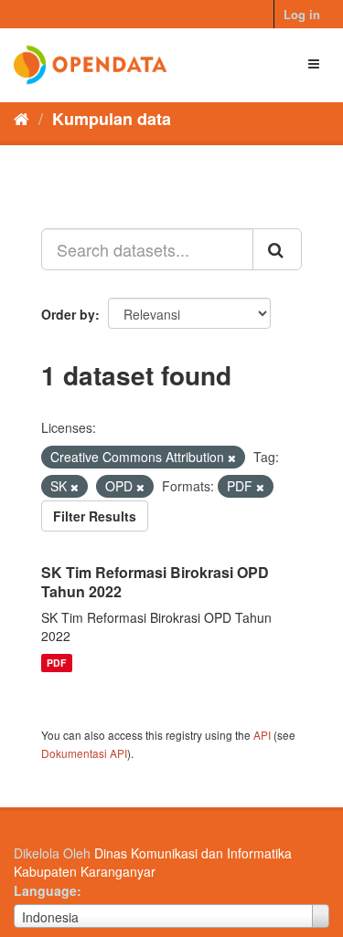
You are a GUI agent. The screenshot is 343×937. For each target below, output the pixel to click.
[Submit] (277, 249)
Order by (68, 314)
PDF (56, 662)
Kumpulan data (111, 119)
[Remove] (232, 457)
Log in (302, 14)
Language (45, 890)
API (262, 734)
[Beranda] (21, 118)
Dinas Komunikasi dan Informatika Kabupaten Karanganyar (153, 862)
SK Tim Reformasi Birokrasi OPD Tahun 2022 (155, 582)
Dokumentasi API (84, 753)
